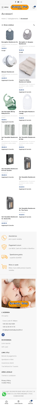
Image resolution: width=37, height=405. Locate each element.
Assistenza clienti (8, 363)
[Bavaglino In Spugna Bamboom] (27, 34)
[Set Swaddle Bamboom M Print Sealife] (10, 159)
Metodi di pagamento (9, 356)
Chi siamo (5, 316)
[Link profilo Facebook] (15, 2)
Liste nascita (6, 343)
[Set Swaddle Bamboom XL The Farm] (27, 199)
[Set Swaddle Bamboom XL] (27, 163)
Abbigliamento (13, 18)
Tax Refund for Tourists (10, 366)
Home (4, 18)
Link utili (5, 352)
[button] (8, 80)
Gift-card (5, 347)
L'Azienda (6, 312)
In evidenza (6, 340)
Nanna (21, 87)
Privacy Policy (6, 380)
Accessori (14, 44)
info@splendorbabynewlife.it (13, 330)
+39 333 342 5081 (9, 324)
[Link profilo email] (18, 2)
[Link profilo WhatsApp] (21, 2)
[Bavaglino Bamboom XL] (10, 34)
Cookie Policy (6, 383)
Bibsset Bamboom (8, 72)
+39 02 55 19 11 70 (9, 327)
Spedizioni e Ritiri (7, 359)
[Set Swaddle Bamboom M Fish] (27, 129)
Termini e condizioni (9, 375)
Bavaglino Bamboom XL (10, 42)
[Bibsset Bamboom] (10, 62)
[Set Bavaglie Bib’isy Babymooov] (10, 102)
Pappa (3, 46)
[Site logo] (19, 7)
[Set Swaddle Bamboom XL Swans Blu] (10, 203)
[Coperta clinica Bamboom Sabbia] (27, 66)
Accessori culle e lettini (26, 86)
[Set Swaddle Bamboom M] (10, 129)
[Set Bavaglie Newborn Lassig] (27, 102)
